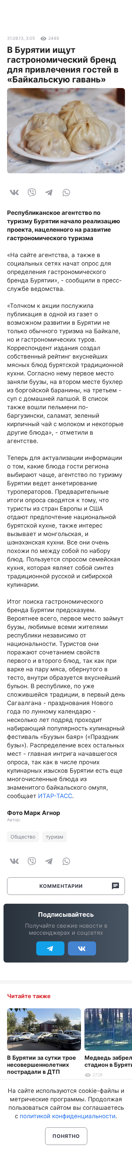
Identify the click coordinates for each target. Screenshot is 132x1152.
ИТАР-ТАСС (55, 795)
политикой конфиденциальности (67, 1116)
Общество (23, 837)
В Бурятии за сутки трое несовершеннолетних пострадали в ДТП (41, 1064)
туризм (54, 837)
